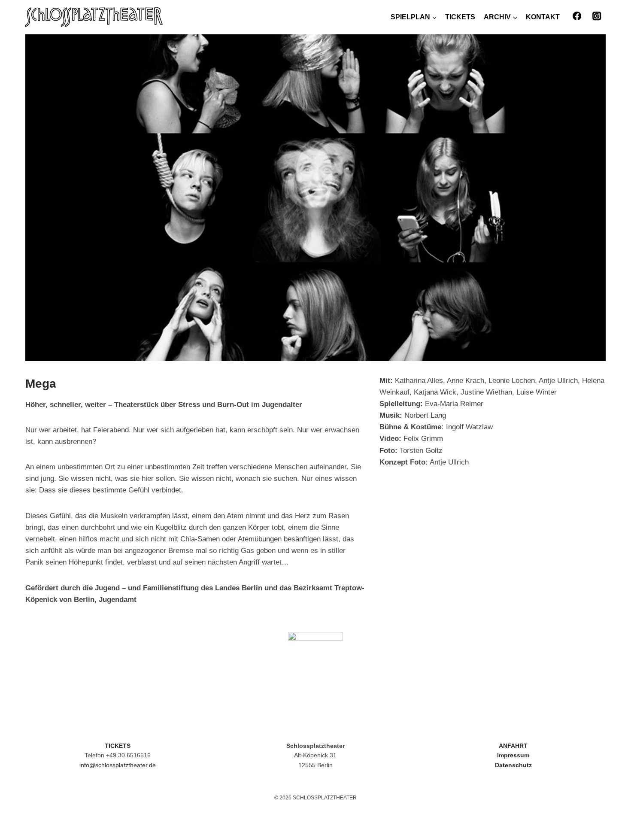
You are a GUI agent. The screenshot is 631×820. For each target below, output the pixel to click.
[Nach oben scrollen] (605, 790)
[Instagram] (597, 16)
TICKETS (460, 17)
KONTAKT (543, 17)
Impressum (513, 755)
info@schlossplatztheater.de (117, 765)
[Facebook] (576, 16)
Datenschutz (513, 765)
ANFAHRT (513, 745)
